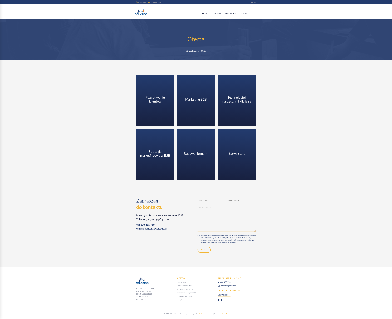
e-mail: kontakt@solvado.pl (151, 228)
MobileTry (225, 314)
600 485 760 (142, 2)
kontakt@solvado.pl (157, 2)
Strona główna (191, 51)
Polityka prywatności (206, 314)
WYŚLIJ (204, 250)
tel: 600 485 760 (145, 224)
